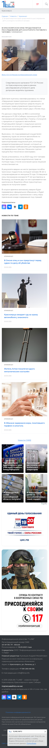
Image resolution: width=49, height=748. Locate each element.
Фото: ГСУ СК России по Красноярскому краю (19, 75)
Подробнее (31, 743)
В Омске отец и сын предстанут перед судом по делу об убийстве (22, 261)
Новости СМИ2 (24, 440)
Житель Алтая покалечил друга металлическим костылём (19, 370)
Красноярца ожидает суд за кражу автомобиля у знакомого (21, 316)
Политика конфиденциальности (18, 712)
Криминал (8, 256)
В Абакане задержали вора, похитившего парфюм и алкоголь (24, 424)
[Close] (45, 731)
